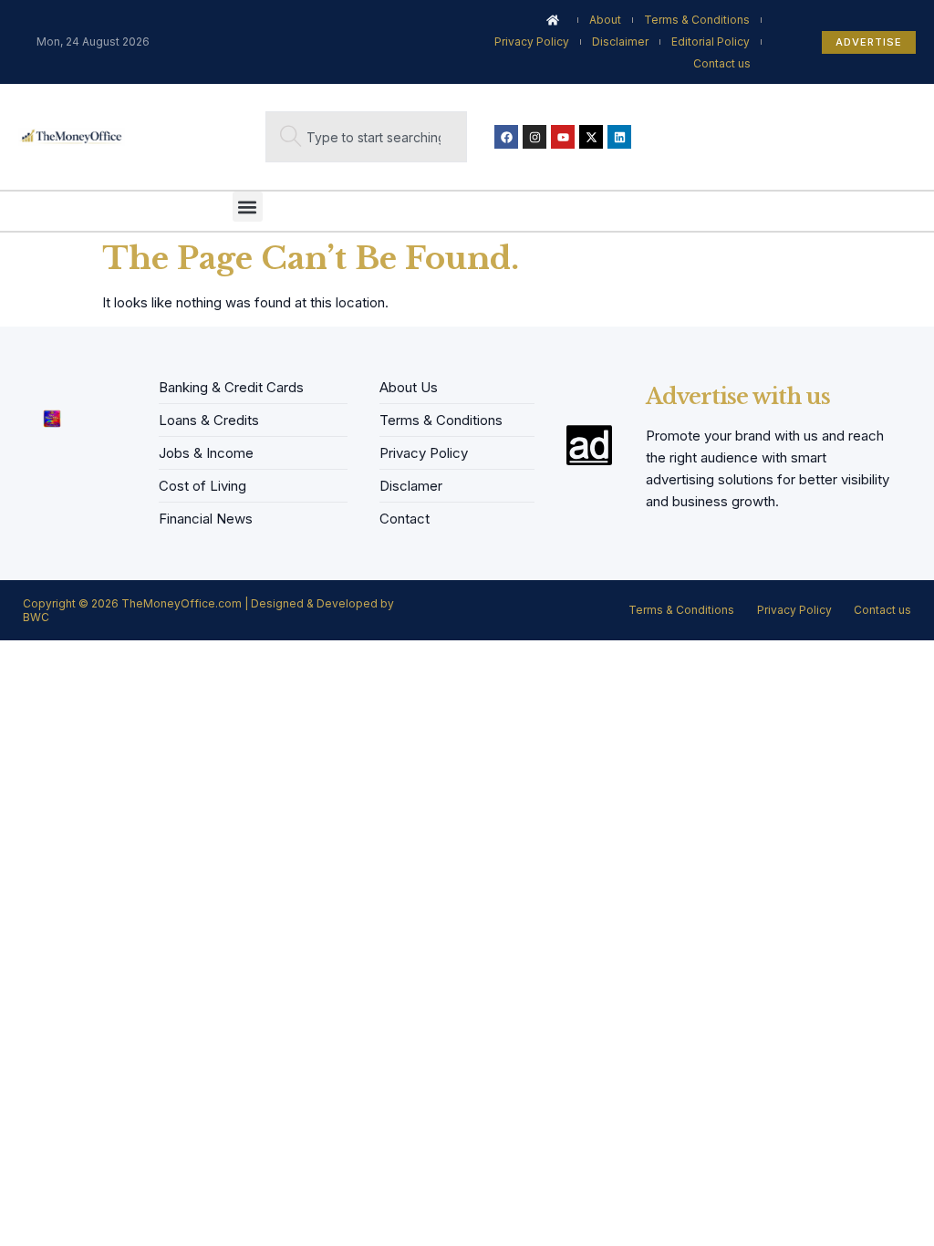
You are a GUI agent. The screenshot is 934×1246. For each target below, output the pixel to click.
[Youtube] (563, 137)
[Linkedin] (619, 137)
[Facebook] (506, 137)
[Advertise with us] (589, 445)
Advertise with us (738, 396)
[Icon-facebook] (29, 383)
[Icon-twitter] (57, 383)
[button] (248, 207)
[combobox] (366, 136)
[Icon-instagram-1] (85, 383)
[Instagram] (534, 137)
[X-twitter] (591, 137)
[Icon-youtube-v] (113, 383)
